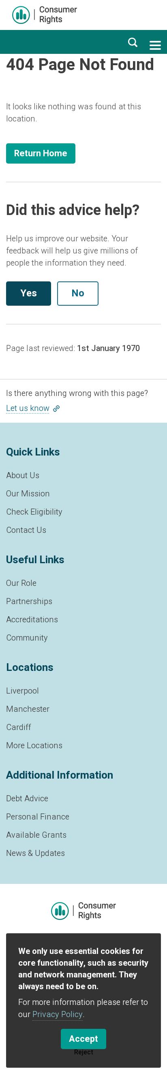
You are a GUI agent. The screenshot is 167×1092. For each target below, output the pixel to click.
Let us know (27, 408)
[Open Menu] (155, 45)
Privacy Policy (57, 1014)
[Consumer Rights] (44, 15)
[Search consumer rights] (132, 42)
